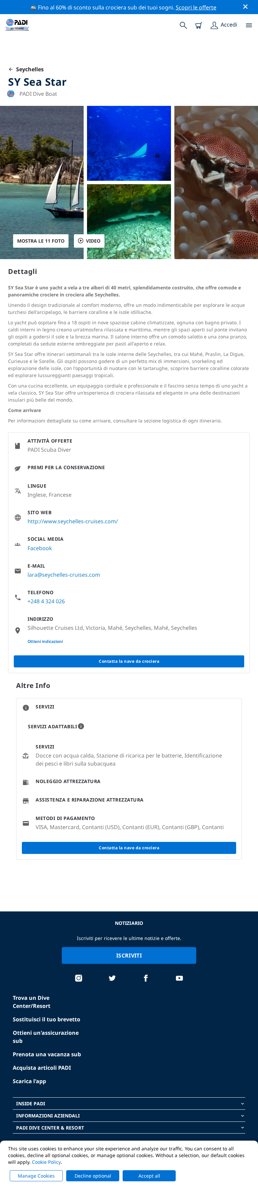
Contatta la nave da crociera (129, 661)
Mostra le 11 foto (40, 241)
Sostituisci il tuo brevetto (46, 1019)
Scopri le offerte (196, 7)
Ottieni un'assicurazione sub (46, 1037)
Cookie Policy (46, 1162)
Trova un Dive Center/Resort (31, 1002)
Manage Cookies (36, 1176)
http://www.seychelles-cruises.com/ (73, 521)
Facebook (40, 548)
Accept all (149, 1176)
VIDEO (93, 241)
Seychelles (28, 69)
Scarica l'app (29, 1081)
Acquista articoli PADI (42, 1067)
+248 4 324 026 (46, 601)
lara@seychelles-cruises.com (64, 574)
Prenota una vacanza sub (47, 1054)
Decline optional (93, 1176)
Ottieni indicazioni (45, 641)
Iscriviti (129, 955)
